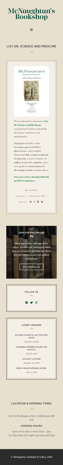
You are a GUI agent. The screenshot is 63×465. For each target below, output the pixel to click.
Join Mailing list (31, 267)
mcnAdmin (33, 190)
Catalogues (20, 196)
